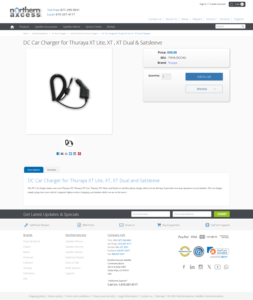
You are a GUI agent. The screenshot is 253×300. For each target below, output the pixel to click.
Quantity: (154, 75)
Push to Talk (72, 262)
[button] (218, 252)
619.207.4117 (124, 243)
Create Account (217, 3)
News (184, 19)
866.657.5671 (118, 254)
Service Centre (94, 26)
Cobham (28, 262)
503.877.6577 (123, 250)
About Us (171, 19)
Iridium (27, 246)
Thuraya (27, 268)
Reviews (51, 169)
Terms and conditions (78, 296)
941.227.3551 (122, 247)
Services (225, 19)
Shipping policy (37, 296)
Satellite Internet (74, 246)
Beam (26, 252)
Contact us (155, 19)
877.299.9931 (124, 240)
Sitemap (160, 296)
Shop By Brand (31, 241)
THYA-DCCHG (177, 58)
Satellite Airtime (71, 26)
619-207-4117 (61, 14)
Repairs (197, 19)
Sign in (203, 3)
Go (242, 26)
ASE (25, 278)
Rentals (111, 26)
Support (239, 19)
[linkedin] (192, 266)
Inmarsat (28, 257)
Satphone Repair (74, 257)
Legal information (128, 296)
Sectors (210, 19)
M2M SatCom (73, 268)
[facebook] (183, 266)
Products (24, 26)
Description (33, 169)
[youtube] (217, 266)
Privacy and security (104, 296)
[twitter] (209, 266)
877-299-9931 (63, 10)
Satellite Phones (74, 241)
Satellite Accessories (46, 26)
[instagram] (200, 266)
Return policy (55, 296)
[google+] (226, 266)
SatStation (29, 273)
